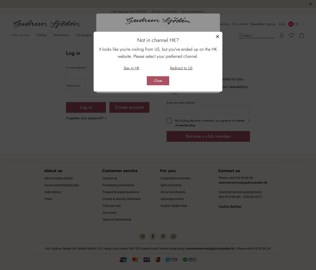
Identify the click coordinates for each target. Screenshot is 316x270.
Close (158, 80)
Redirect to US (181, 68)
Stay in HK (131, 68)
